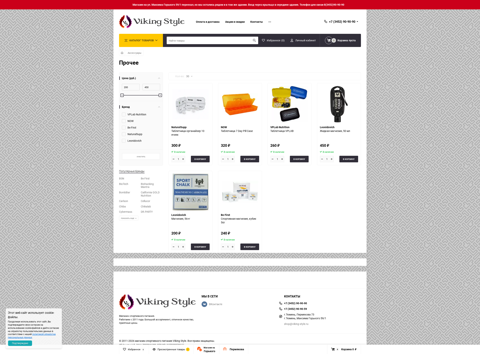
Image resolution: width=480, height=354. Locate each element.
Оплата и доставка (208, 21)
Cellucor (145, 201)
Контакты (256, 21)
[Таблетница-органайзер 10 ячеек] (190, 104)
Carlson (123, 201)
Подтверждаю (20, 343)
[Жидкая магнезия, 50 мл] (339, 104)
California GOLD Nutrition (150, 194)
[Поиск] (254, 40)
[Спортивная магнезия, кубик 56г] (240, 192)
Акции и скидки (235, 21)
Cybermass (125, 211)
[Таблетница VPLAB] (289, 104)
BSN (121, 178)
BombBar (124, 192)
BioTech (123, 184)
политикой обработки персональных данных (32, 336)
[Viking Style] (157, 302)
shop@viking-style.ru (296, 324)
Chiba (122, 206)
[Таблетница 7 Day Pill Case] (240, 104)
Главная (122, 53)
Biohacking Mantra (147, 185)
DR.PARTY (147, 211)
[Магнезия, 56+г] (190, 192)
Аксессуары (134, 52)
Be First (145, 178)
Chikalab (146, 206)
